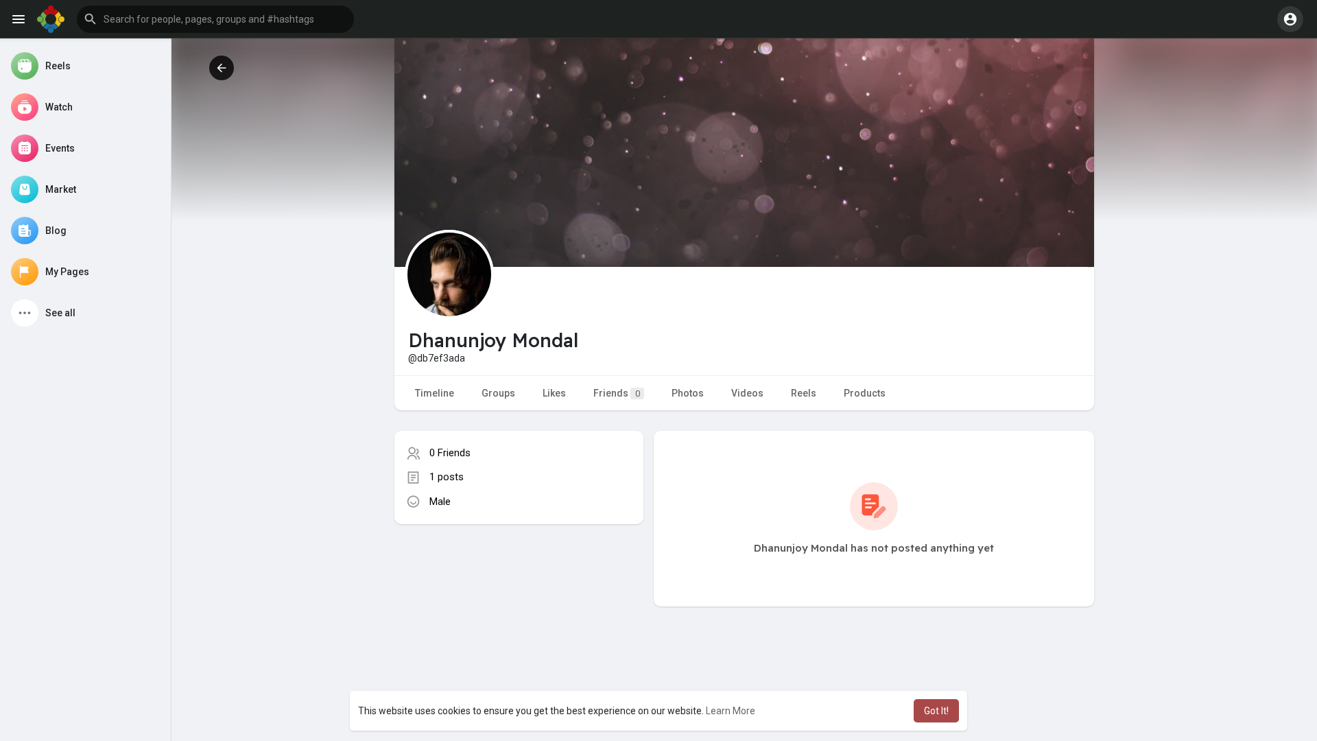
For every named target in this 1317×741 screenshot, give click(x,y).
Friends (616, 393)
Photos (688, 393)
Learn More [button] (730, 710)
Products (865, 393)
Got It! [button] (936, 710)
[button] (215, 19)
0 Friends (450, 453)
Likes (554, 393)
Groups (498, 393)
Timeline (434, 393)
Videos (747, 393)
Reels (803, 393)
